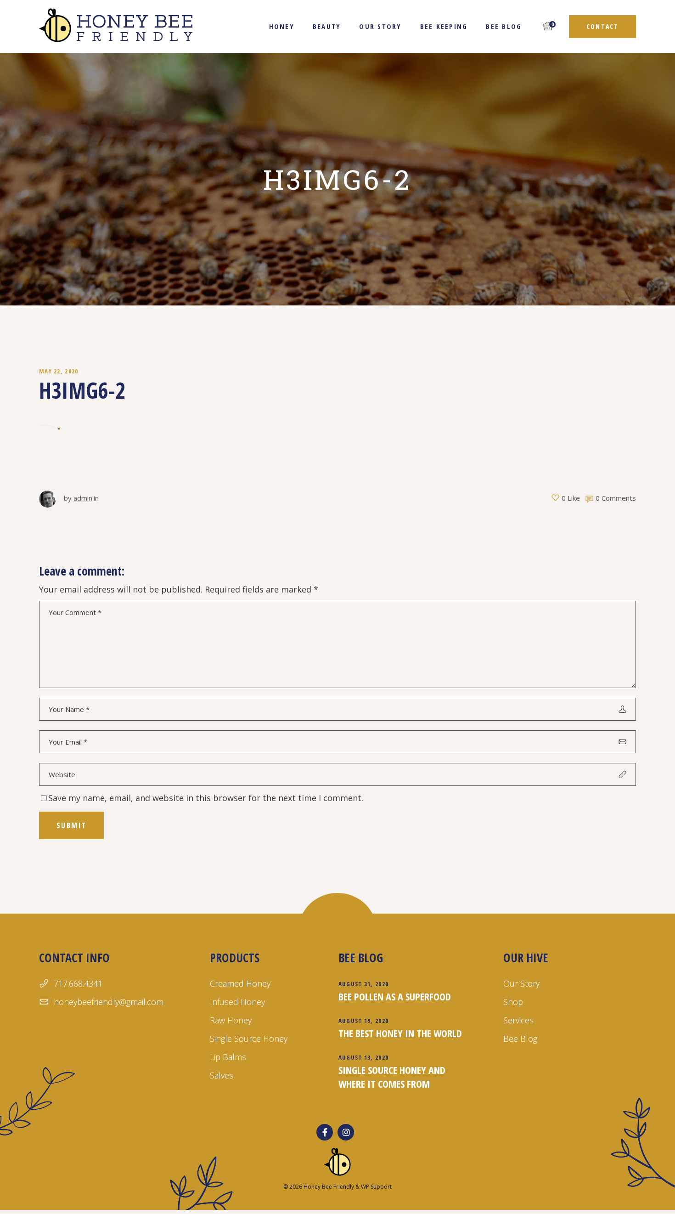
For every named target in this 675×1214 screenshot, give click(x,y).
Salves (221, 1075)
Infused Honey (237, 1001)
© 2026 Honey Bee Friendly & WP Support (337, 1187)
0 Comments (616, 498)
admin (82, 498)
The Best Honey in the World (400, 1033)
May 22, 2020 (59, 371)
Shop (513, 1001)
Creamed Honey (240, 983)
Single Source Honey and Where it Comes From (391, 1076)
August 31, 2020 (363, 984)
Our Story (521, 983)
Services (518, 1020)
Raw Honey (231, 1020)
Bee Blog (520, 1038)
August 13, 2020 (363, 1057)
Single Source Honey (248, 1038)
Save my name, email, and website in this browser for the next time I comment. (205, 797)
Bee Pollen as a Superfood (394, 996)
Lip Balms (228, 1056)
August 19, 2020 (363, 1020)
